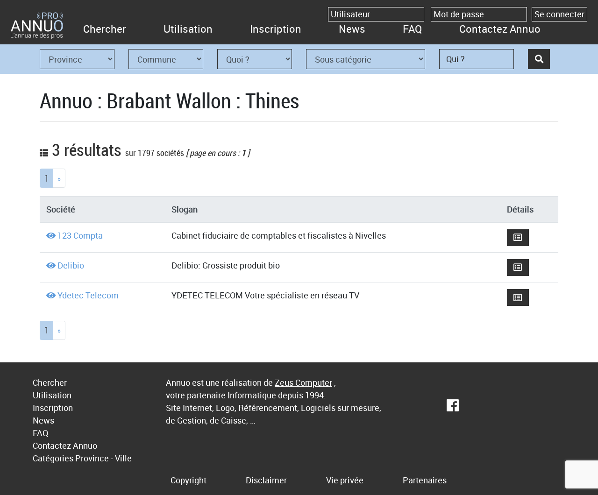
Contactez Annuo (500, 28)
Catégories (53, 458)
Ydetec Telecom (88, 295)
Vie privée (344, 480)
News (352, 28)
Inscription (275, 28)
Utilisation (188, 28)
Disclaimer (266, 480)
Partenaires (425, 480)
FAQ (412, 28)
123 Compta (80, 235)
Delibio (70, 265)
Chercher (104, 28)
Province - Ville (103, 458)
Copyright (188, 480)
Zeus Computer (303, 382)
